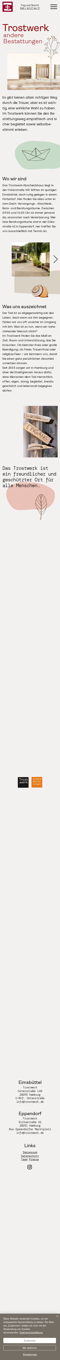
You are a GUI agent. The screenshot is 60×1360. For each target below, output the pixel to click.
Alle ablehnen (29, 1347)
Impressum (30, 1152)
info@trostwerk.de (30, 1102)
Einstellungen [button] (30, 1354)
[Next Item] (55, 259)
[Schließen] (55, 1318)
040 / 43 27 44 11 (30, 8)
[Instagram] (30, 1167)
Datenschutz (30, 1156)
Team (24, 1159)
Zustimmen (30, 1340)
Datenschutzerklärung (31, 1332)
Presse (34, 1159)
